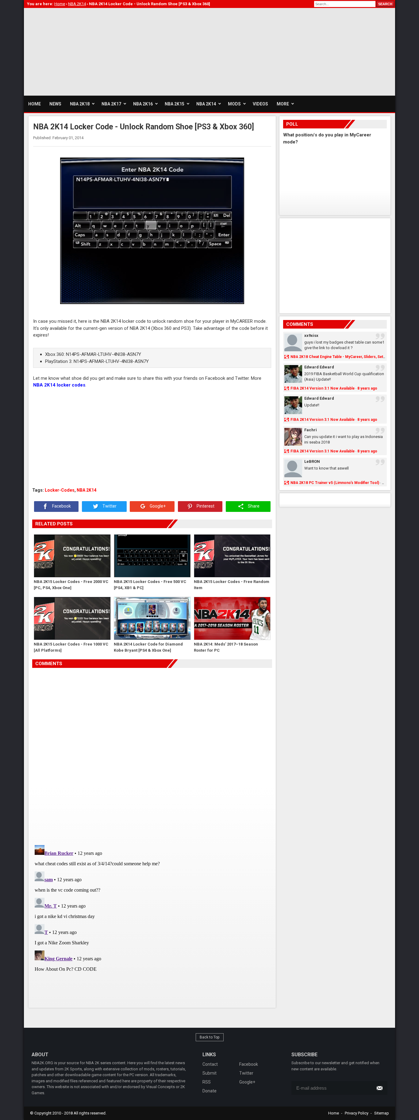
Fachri (310, 430)
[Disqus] (152, 754)
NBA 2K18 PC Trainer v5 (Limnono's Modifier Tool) (334, 483)
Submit (209, 1073)
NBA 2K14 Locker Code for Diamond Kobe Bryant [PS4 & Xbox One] (148, 647)
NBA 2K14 (86, 490)
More (283, 103)
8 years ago (367, 388)
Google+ (157, 506)
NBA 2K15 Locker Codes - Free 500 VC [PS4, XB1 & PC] (150, 584)
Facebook (61, 506)
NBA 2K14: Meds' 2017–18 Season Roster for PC (226, 647)
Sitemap (381, 1113)
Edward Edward (319, 367)
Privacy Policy (356, 1113)
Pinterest (205, 506)
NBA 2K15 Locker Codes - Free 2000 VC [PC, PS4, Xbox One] (71, 584)
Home (333, 1113)
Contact (210, 1064)
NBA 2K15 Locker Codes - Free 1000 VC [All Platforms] (71, 647)
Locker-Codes (60, 490)
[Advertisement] (135, 51)
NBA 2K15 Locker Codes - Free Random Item (231, 584)
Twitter (109, 506)
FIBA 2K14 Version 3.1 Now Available (322, 388)
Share (253, 506)
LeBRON (312, 461)
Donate (209, 1090)
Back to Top (210, 1037)
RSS (206, 1082)
